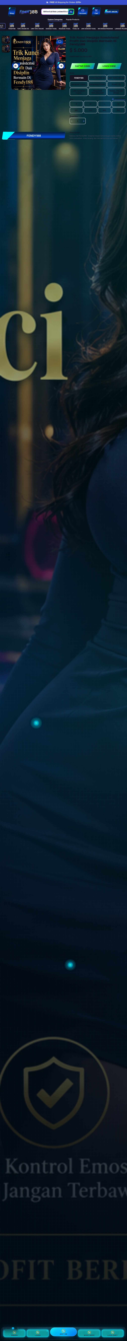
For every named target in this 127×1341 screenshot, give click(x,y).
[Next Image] (61, 66)
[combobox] (54, 12)
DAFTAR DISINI (82, 66)
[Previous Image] (15, 66)
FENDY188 (34, 135)
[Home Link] (28, 11)
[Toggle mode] (14, 1328)
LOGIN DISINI (109, 66)
